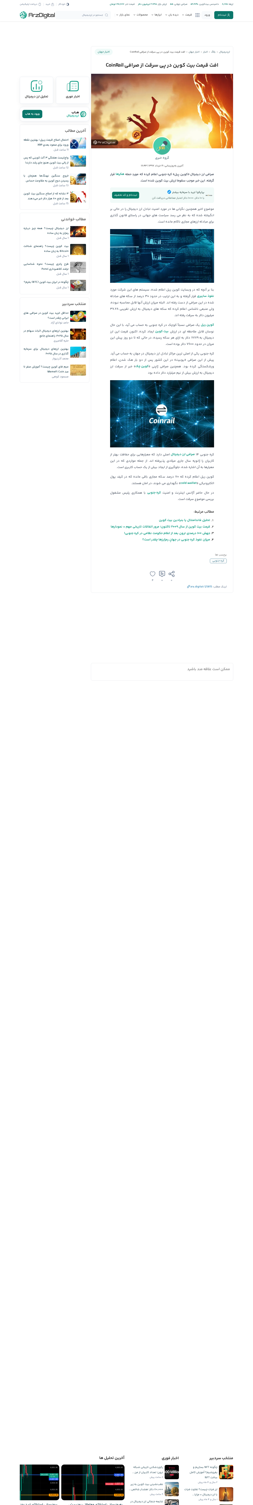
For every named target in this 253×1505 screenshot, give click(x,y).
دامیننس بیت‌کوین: (208, 4)
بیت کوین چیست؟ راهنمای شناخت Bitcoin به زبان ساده (46, 248)
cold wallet (188, 483)
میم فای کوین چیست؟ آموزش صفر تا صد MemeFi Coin (46, 369)
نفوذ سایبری (205, 296)
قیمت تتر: (129, 4)
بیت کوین (162, 331)
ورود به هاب (32, 114)
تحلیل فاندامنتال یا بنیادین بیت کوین (184, 520)
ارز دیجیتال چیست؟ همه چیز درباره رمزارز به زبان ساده (46, 231)
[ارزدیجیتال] (37, 15)
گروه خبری (162, 157)
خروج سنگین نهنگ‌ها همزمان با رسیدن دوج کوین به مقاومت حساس (46, 178)
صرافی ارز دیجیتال (183, 454)
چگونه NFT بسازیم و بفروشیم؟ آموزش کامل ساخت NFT (203, 1472)
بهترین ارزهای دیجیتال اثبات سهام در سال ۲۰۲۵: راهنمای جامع (46, 333)
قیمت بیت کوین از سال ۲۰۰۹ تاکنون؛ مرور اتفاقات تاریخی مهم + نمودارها (160, 526)
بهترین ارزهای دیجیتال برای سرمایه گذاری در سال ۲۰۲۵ (46, 351)
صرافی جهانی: (180, 4)
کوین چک (142, 366)
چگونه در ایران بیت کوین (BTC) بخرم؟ (46, 282)
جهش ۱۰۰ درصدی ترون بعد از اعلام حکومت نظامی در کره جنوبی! (167, 533)
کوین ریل (207, 324)
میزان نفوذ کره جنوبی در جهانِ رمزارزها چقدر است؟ (176, 539)
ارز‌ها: (230, 4)
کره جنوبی (154, 492)
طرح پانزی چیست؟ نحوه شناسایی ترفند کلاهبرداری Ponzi (46, 266)
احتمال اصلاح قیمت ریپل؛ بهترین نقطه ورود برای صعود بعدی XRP (46, 142)
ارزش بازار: (162, 4)
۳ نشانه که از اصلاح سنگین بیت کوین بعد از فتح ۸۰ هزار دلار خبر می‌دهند (46, 196)
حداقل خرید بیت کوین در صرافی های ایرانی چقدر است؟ (46, 315)
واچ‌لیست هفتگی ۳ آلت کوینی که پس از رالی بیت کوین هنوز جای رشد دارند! (46, 160)
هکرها (120, 174)
